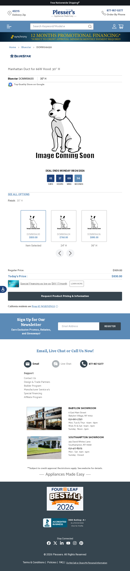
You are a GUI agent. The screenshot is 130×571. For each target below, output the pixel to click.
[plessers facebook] (49, 543)
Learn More (77, 284)
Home (12, 47)
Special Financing (33, 393)
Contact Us (30, 378)
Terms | (34, 562)
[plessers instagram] (75, 543)
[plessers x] (55, 543)
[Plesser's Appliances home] (63, 13)
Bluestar (26, 47)
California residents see (31, 306)
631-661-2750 (75, 419)
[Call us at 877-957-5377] (84, 364)
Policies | (52, 562)
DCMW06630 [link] (44, 47)
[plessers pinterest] (81, 543)
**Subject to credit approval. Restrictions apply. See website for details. (65, 468)
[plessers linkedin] (62, 543)
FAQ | (62, 562)
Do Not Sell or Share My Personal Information (86, 563)
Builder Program (32, 386)
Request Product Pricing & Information (65, 296)
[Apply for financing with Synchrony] (65, 37)
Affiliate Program (33, 397)
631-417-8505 (75, 448)
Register (110, 326)
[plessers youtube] (68, 543)
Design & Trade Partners (37, 382)
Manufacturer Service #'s (37, 390)
